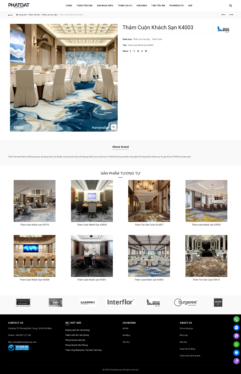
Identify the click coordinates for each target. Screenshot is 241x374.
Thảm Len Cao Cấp (49, 15)
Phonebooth (176, 5)
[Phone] (236, 319)
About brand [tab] (120, 146)
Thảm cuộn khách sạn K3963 (149, 279)
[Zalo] (236, 327)
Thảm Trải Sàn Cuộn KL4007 (149, 224)
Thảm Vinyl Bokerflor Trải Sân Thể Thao (83, 350)
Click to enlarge (113, 127)
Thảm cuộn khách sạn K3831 (91, 279)
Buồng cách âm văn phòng (77, 330)
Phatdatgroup (115, 370)
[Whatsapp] (236, 344)
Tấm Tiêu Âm (158, 5)
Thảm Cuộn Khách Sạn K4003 (140, 45)
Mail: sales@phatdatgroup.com (22, 342)
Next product (230, 15)
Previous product (223, 15)
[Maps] (236, 361)
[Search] (230, 6)
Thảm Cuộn (157, 39)
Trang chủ (22, 15)
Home (69, 5)
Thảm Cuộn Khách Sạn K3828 (92, 224)
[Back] (10, 15)
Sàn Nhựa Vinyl (105, 5)
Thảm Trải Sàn (84, 5)
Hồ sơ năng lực (186, 328)
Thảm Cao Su (125, 5)
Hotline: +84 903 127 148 (19, 335)
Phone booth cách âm (75, 340)
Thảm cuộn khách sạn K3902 (206, 224)
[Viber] (236, 336)
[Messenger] (236, 353)
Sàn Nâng (142, 5)
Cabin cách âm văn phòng (77, 335)
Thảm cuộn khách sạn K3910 (34, 224)
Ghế (190, 5)
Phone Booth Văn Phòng (76, 345)
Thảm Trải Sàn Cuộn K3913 (206, 279)
